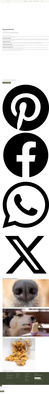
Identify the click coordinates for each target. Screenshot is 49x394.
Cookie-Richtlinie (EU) (27, 380)
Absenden (38, 379)
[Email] (7, 378)
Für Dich (17, 376)
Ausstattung (5, 31)
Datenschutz (26, 379)
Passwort (1, 388)
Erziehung (8, 31)
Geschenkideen (17, 377)
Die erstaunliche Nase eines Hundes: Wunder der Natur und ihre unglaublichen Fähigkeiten (17, 307)
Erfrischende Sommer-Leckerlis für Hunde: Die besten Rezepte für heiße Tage (15, 336)
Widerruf (26, 377)
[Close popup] (1, 385)
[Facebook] (9, 378)
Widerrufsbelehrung (27, 376)
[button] (31, 1)
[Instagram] (8, 378)
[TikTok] (12, 378)
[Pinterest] (10, 378)
